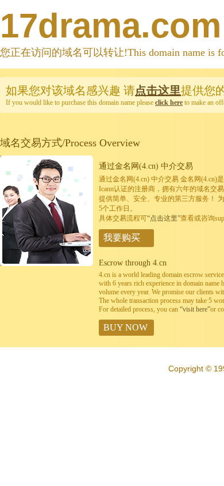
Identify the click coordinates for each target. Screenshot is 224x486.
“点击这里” (163, 218)
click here (169, 102)
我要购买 (121, 237)
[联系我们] (46, 264)
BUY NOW (125, 327)
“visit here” (195, 309)
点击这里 (158, 90)
